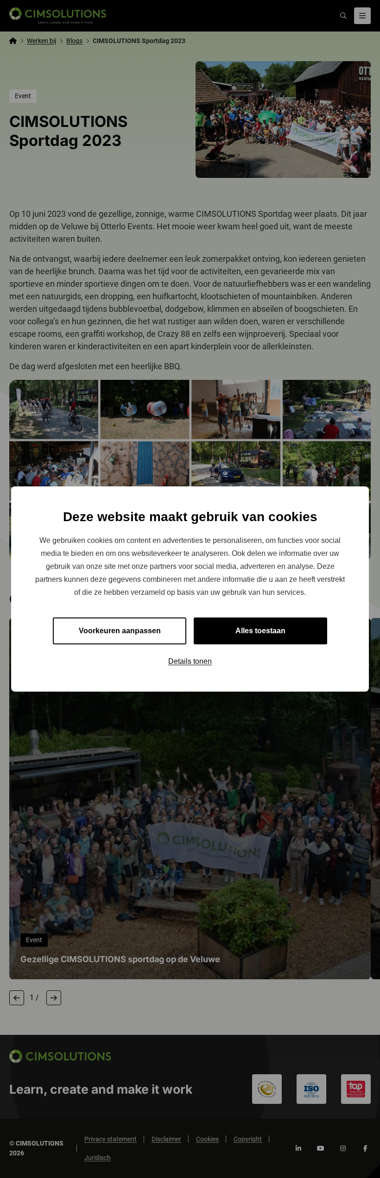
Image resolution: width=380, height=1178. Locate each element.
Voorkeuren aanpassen (120, 631)
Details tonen (190, 661)
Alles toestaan (260, 631)
